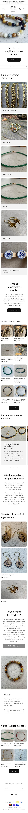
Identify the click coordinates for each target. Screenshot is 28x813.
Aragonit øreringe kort (19, 338)
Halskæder (6, 174)
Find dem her (14, 60)
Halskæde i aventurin (6, 743)
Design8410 (13, 807)
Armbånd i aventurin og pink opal (19, 379)
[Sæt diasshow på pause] (26, 67)
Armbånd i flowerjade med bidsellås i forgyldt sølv (20, 400)
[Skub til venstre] (10, 467)
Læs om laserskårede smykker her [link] (14, 646)
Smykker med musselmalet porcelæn (11, 271)
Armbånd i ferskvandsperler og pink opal (7, 400)
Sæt (4, 206)
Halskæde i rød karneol (19, 743)
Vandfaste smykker (9, 110)
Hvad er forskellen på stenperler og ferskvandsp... (11, 446)
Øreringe (5, 238)
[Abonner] (22, 788)
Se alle (14, 407)
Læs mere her (14, 310)
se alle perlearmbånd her (13, 711)
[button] (3, 9)
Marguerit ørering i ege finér (7, 575)
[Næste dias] (17, 67)
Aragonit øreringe (5, 338)
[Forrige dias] (10, 67)
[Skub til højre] (17, 467)
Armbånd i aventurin (5, 378)
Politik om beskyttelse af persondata (16, 809)
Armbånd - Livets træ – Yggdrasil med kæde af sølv (7, 358)
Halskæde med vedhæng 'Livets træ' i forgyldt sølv (20, 763)
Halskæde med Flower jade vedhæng (7, 763)
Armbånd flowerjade (18, 358)
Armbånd (6, 142)
